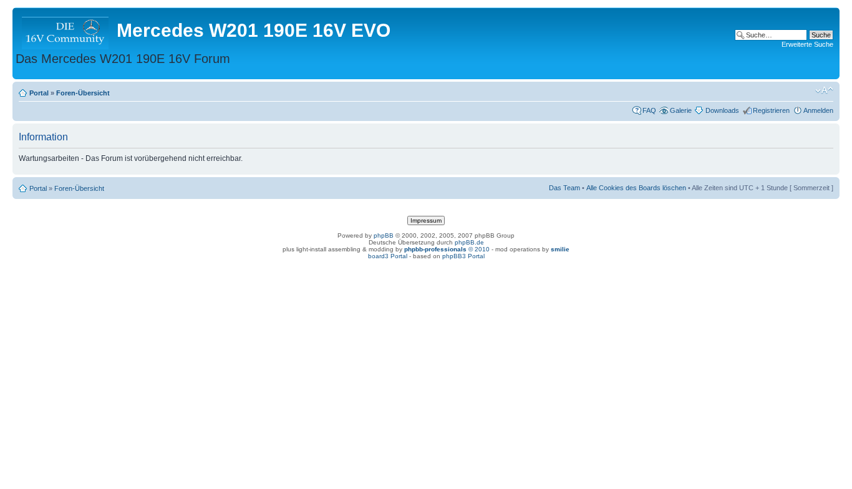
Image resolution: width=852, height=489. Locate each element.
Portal (39, 93)
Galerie (681, 110)
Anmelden (818, 110)
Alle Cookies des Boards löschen (636, 187)
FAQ (649, 110)
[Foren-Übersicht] (66, 31)
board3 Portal (387, 256)
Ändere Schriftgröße (824, 90)
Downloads (722, 110)
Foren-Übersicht (83, 93)
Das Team (564, 187)
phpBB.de (469, 242)
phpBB (384, 235)
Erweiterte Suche (807, 44)
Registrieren (771, 110)
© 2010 (447, 249)
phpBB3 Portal (463, 256)
